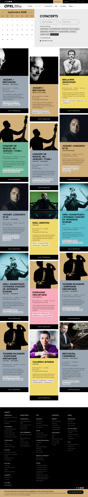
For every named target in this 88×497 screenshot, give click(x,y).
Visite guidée (39, 452)
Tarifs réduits (55, 425)
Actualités (70, 421)
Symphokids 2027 (8, 458)
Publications (71, 446)
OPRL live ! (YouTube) (73, 434)
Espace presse (71, 425)
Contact (54, 445)
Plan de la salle (55, 443)
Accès (53, 435)
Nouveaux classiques (9, 446)
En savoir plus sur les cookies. (16, 494)
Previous (3, 12)
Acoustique (39, 450)
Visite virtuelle (55, 441)
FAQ (53, 437)
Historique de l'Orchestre (42, 425)
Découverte (64, 29)
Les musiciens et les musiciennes (41, 472)
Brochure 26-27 (71, 448)
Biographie (39, 423)
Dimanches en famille (9, 452)
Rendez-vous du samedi (39, 92)
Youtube (11, 1)
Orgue (5, 469)
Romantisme (44, 31)
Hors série (6, 84)
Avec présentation (55, 29)
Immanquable (54, 34)
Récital (65, 101)
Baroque (35, 380)
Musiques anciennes (9, 467)
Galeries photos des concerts (73, 431)
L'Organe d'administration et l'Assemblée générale (42, 477)
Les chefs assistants (41, 469)
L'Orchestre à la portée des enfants (10, 455)
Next (31, 12)
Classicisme (6, 102)
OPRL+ (64, 224)
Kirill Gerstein (41, 223)
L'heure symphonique (68, 150)
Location (66, 1)
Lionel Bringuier (7, 153)
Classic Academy (24, 444)
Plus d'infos (27, 494)
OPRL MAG (70, 450)
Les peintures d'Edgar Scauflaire (41, 447)
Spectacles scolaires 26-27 (26, 435)
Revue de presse (72, 423)
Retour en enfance (77, 242)
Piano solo (65, 84)
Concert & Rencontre (9, 433)
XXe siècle (66, 169)
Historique (38, 442)
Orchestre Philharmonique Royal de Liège (18, 6)
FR (82, 1)
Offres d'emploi (39, 480)
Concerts (30, 6)
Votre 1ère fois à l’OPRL (57, 439)
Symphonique (44, 29)
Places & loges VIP (56, 427)
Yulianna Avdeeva (43, 362)
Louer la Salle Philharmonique (40, 458)
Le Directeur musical (41, 467)
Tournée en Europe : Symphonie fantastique (73, 286)
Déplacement (14, 84)
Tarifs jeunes (23, 429)
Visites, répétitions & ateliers (25, 439)
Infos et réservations (14, 110)
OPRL (9, 6)
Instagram (7, 1)
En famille (73, 31)
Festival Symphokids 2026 (25, 422)
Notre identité (39, 421)
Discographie (39, 427)
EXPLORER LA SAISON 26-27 (10, 418)
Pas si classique (74, 29)
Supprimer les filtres (47, 40)
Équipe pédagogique (25, 446)
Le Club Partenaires (41, 437)
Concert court (45, 34)
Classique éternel (63, 31)
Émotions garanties (9, 169)
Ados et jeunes (24, 427)
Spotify (9, 1)
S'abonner (7, 423)
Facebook (5, 1)
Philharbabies (7, 460)
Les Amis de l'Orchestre (41, 435)
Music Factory (7, 444)
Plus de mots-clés (46, 38)
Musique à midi (8, 477)
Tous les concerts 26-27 (10, 421)
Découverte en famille (25, 425)
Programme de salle (73, 444)
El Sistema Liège (24, 442)
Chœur (75, 240)
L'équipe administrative (42, 475)
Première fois (53, 31)
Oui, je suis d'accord (75, 492)
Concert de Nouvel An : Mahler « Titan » (12, 148)
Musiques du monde (9, 471)
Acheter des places (56, 421)
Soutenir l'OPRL (40, 433)
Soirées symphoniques (10, 429)
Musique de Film (67, 240)
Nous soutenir (58, 1)
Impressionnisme (38, 382)
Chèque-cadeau (56, 429)
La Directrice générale (41, 465)
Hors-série (7, 479)
